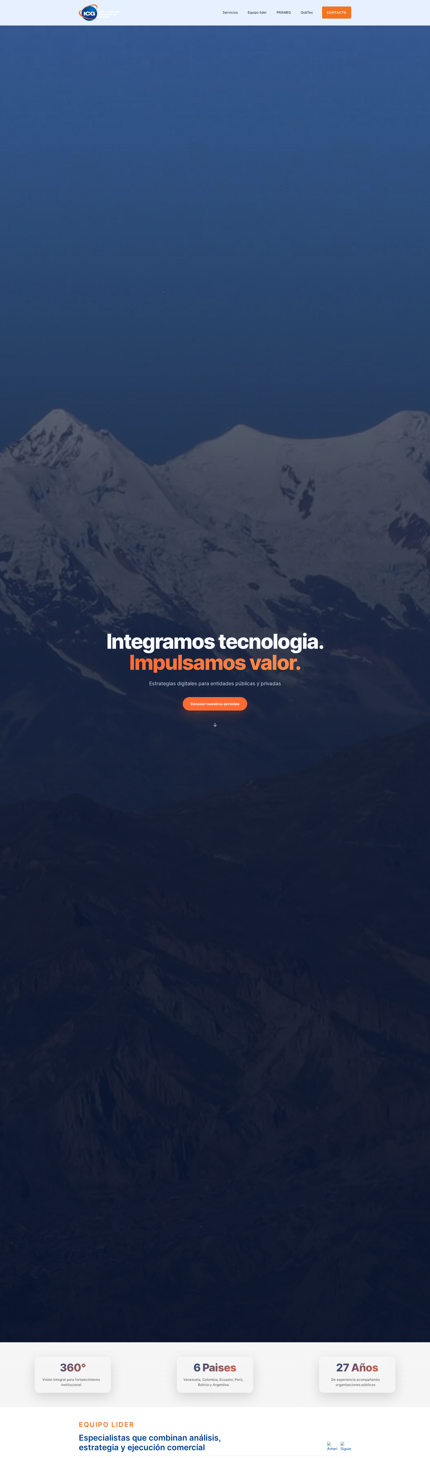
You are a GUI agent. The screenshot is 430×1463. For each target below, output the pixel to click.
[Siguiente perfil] (345, 1447)
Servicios (230, 12)
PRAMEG (284, 12)
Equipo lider (257, 12)
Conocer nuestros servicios (215, 704)
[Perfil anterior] (332, 1447)
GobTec (307, 12)
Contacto (336, 12)
